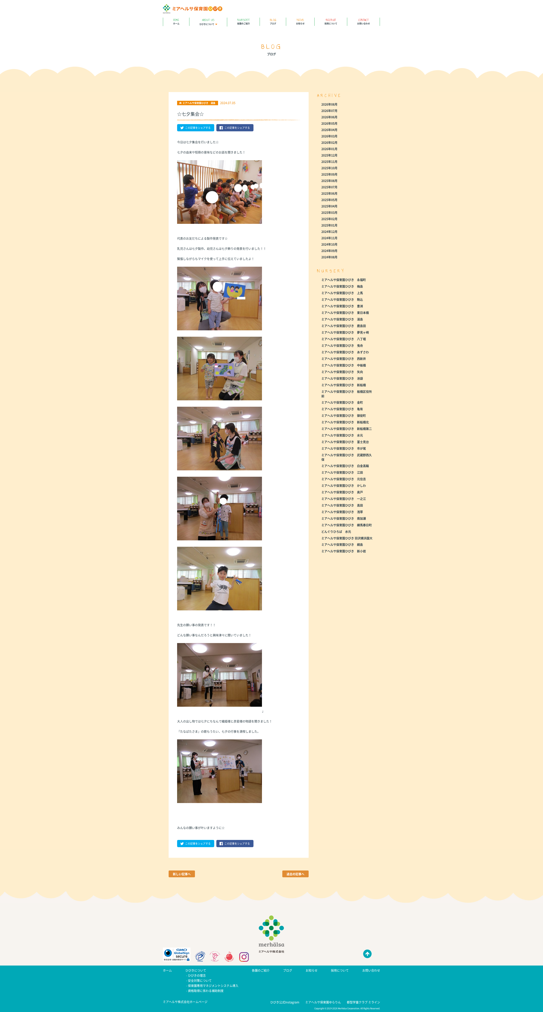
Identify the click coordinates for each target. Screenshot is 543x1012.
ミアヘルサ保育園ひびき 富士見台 (345, 442)
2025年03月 (329, 212)
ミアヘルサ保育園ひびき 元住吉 (343, 479)
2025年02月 (329, 219)
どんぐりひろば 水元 (336, 531)
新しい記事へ (182, 874)
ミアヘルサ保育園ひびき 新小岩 (343, 551)
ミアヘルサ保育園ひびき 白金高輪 (345, 466)
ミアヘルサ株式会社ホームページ (185, 1001)
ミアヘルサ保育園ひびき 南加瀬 (343, 518)
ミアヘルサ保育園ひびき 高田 (342, 505)
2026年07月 (329, 110)
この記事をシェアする (198, 128)
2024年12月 (329, 231)
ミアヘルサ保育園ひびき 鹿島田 (343, 326)
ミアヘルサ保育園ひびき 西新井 (343, 358)
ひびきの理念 (197, 975)
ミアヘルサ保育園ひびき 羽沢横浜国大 (346, 538)
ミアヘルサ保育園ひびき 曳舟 (342, 345)
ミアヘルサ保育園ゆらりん (323, 1002)
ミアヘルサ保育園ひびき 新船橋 (343, 385)
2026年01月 (329, 149)
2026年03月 (329, 136)
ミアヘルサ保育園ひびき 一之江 (343, 498)
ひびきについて (206, 22)
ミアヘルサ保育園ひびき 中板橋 (343, 365)
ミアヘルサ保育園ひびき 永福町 (343, 280)
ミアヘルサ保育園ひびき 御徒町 (343, 415)
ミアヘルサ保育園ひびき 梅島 (342, 286)
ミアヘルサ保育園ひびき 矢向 (342, 372)
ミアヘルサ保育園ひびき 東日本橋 (345, 312)
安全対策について (200, 980)
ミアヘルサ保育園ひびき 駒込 (342, 299)
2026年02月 (329, 142)
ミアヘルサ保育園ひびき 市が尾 (343, 448)
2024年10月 (329, 244)
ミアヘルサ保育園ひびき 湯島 (342, 319)
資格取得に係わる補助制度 (206, 990)
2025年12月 (329, 155)
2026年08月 (329, 104)
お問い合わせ (363, 21)
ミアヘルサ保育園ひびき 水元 (342, 435)
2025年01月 (329, 225)
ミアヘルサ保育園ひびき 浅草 (342, 512)
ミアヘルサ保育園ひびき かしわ (343, 485)
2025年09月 (329, 174)
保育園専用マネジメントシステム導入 (213, 985)
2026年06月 (329, 117)
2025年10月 (329, 168)
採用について (331, 21)
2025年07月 (329, 187)
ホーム (176, 21)
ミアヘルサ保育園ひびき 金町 (342, 402)
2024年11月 (329, 238)
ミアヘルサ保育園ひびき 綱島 (342, 544)
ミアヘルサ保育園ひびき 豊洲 (342, 306)
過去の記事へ (295, 874)
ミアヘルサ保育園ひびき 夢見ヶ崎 (345, 332)
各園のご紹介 (243, 21)
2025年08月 (329, 180)
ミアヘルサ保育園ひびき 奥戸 (342, 492)
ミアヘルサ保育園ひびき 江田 (342, 472)
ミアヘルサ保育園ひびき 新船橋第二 (346, 428)
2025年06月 (329, 193)
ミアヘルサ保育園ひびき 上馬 (342, 293)
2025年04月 (329, 206)
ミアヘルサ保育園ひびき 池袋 (342, 378)
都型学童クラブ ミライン (363, 1002)
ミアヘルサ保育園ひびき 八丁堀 (343, 339)
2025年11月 (329, 161)
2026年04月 (329, 130)
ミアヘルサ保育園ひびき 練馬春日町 (346, 525)
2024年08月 (329, 257)
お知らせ (300, 21)
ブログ (273, 21)
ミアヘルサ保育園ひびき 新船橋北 (345, 422)
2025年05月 (329, 200)
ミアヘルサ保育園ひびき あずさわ (345, 352)
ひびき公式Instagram (284, 1002)
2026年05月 (329, 123)
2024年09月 (329, 250)
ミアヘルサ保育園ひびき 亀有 (342, 409)
